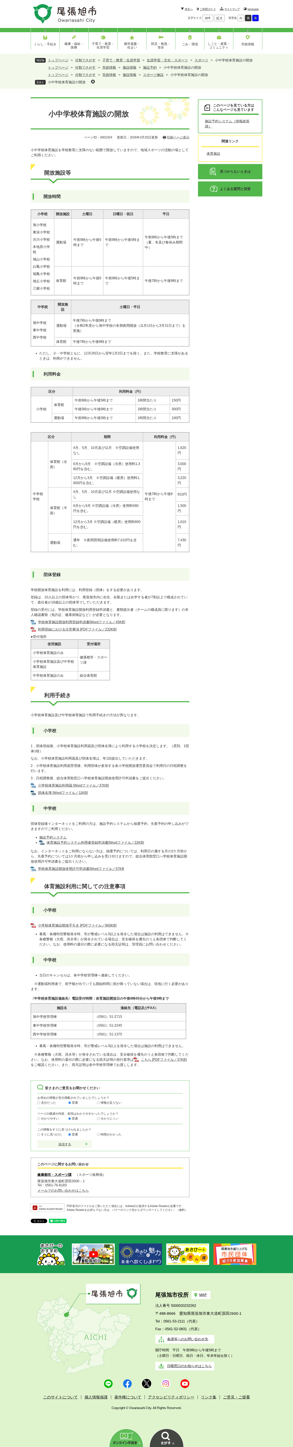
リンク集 (208, 1397)
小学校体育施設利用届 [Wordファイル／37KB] (73, 785)
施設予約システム (53, 837)
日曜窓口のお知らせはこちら (189, 1366)
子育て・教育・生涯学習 (103, 45)
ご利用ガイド (208, 9)
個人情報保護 (96, 1397)
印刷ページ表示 (178, 137)
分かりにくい (110, 1118)
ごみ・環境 (190, 44)
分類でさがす (85, 60)
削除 (93, 82)
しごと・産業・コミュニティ (219, 45)
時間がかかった (111, 1134)
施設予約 (150, 67)
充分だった (48, 1102)
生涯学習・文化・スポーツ (167, 60)
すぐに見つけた (51, 1134)
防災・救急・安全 (161, 45)
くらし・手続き (45, 44)
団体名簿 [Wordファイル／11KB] (63, 793)
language (253, 9)
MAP (203, 1295)
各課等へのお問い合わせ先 (187, 1339)
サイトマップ (232, 9)
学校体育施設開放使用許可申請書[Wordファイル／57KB (81, 869)
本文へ (189, 9)
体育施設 (213, 153)
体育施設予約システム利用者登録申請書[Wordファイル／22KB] (95, 842)
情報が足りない (111, 1102)
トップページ (58, 60)
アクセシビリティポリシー (171, 1397)
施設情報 (129, 67)
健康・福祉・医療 (74, 45)
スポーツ (201, 60)
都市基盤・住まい (132, 45)
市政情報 (247, 44)
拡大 (219, 18)
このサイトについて (60, 1397)
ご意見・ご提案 (236, 1397)
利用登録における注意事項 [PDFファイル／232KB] (77, 629)
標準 (208, 18)
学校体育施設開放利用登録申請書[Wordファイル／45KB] (81, 622)
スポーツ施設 (153, 75)
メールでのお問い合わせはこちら (63, 1190)
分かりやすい (50, 1118)
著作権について (127, 1397)
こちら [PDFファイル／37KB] (164, 1059)
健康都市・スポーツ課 (54, 1174)
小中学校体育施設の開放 (67, 82)
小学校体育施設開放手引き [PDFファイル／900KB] (77, 925)
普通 (75, 1102)
